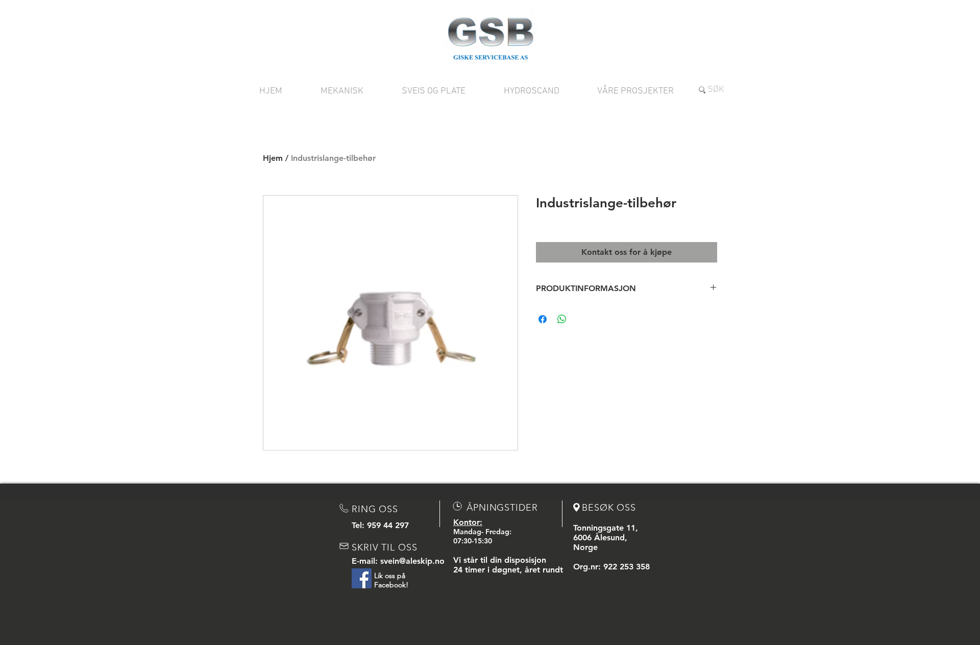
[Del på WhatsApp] (562, 319)
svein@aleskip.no (412, 561)
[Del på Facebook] (542, 319)
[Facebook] (362, 578)
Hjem (273, 158)
